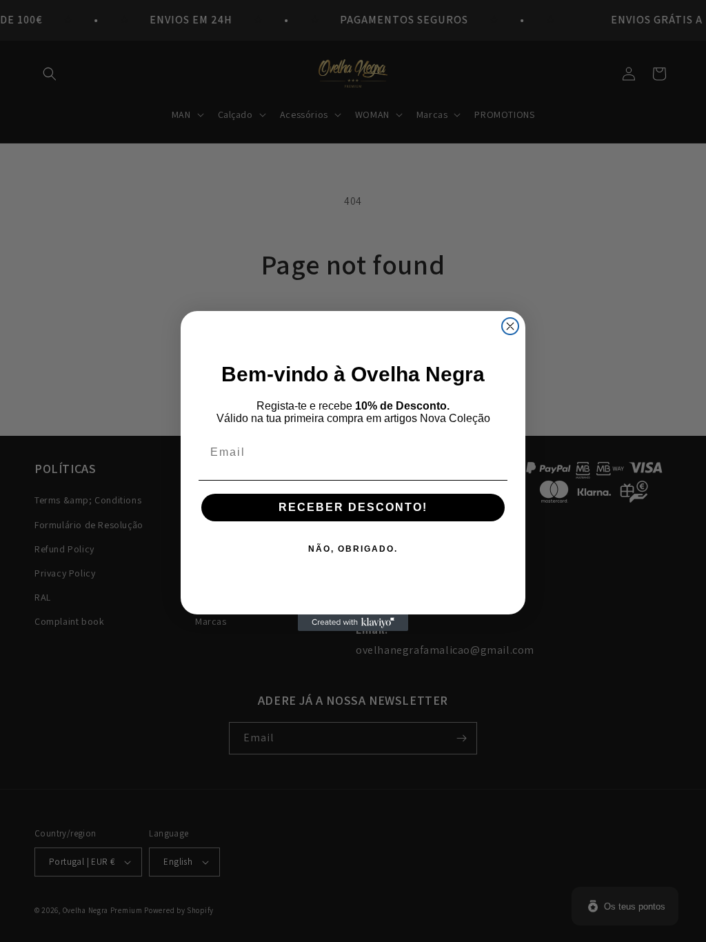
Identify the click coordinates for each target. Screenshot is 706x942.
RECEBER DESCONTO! (353, 507)
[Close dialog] (510, 326)
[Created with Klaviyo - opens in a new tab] (353, 622)
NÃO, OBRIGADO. (353, 549)
